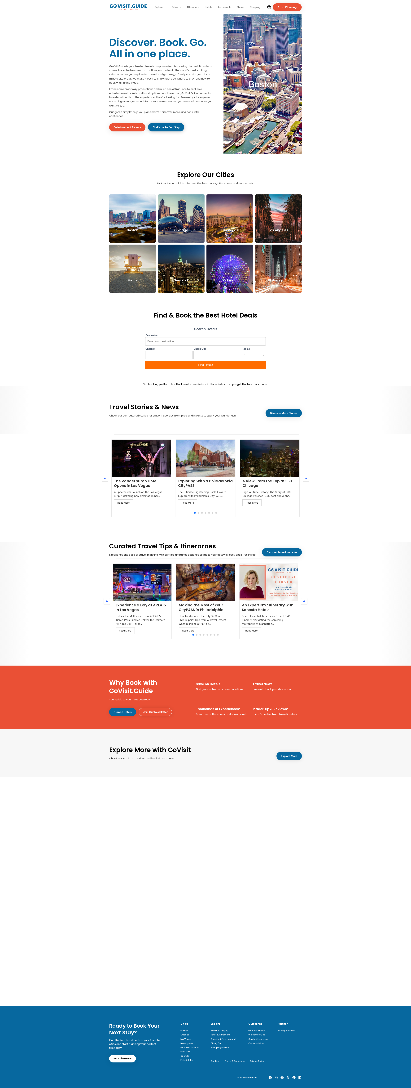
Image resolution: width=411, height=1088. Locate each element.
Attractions (193, 7)
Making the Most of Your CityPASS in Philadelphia (201, 607)
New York (185, 1051)
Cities (175, 7)
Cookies (215, 1061)
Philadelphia (186, 1060)
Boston (184, 1030)
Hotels (208, 7)
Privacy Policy (257, 1061)
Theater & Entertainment (223, 1039)
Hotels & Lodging (219, 1030)
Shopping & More (220, 1047)
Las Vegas (185, 1039)
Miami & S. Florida (189, 1047)
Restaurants (224, 7)
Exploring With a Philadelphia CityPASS (205, 483)
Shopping (255, 7)
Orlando (184, 1056)
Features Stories (256, 1030)
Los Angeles (186, 1043)
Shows (240, 7)
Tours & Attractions (220, 1035)
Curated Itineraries (258, 1039)
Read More (123, 502)
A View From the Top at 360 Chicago (267, 483)
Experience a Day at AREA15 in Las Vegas (141, 607)
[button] (195, 513)
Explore (159, 7)
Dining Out (216, 1043)
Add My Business (286, 1030)
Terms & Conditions (235, 1061)
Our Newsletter (256, 1043)
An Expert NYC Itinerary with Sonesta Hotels (267, 607)
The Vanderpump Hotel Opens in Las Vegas (135, 483)
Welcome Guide (256, 1035)
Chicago (184, 1035)
